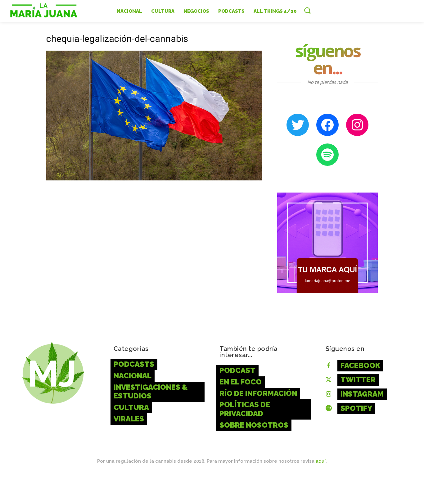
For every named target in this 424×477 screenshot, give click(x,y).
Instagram (362, 393)
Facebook (360, 365)
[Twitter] (328, 380)
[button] (307, 10)
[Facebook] (328, 365)
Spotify (356, 408)
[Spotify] (328, 408)
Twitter (358, 379)
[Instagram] (328, 394)
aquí (321, 461)
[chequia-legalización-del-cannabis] (154, 178)
